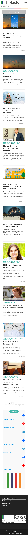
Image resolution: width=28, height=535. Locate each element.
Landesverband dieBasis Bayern (9, 498)
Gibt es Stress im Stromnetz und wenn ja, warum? (12, 35)
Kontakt (16, 530)
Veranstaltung (15, 31)
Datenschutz (14, 531)
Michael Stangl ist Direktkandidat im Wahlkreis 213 (10, 148)
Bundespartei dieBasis (7, 500)
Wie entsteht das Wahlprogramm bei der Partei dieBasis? (12, 186)
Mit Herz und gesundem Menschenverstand (12, 266)
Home (5, 530)
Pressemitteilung (7, 31)
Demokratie (16, 30)
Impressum (21, 530)
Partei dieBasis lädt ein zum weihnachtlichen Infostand (12, 110)
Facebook (4, 505)
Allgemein (10, 30)
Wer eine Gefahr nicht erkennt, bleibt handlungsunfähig (12, 382)
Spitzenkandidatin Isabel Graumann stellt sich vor (13, 306)
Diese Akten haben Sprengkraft (10, 343)
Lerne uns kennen (6, 503)
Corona (15, 338)
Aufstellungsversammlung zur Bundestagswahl (13, 225)
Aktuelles (5, 30)
